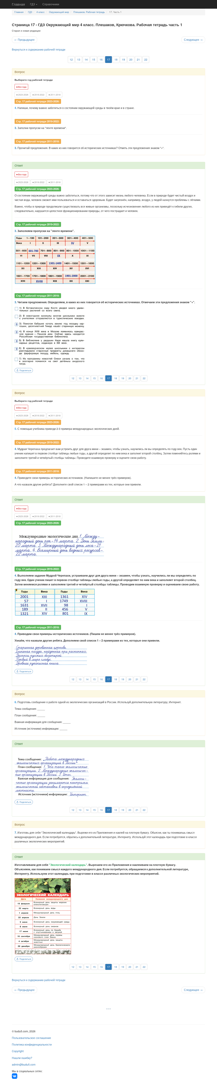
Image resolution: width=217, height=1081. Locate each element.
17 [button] (108, 59)
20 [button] (130, 59)
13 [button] (78, 59)
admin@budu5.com (23, 1064)
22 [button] (145, 59)
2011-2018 (54, 94)
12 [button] (71, 59)
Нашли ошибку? (22, 1058)
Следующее (193, 40)
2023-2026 (22, 94)
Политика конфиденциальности (32, 1044)
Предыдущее (24, 40)
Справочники (50, 4)
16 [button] (101, 59)
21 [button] (138, 59)
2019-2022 (38, 94)
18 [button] (115, 59)
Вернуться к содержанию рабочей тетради (38, 49)
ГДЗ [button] (33, 4)
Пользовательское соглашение (31, 1038)
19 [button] (123, 59)
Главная (18, 4)
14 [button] (86, 59)
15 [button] (93, 59)
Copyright (18, 1051)
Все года (21, 86)
